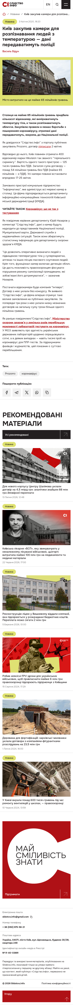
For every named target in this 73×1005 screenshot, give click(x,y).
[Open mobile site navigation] (65, 4)
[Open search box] (56, 4)
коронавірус (29, 373)
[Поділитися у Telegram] (17, 392)
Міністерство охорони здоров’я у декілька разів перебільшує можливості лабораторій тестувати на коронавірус (36, 322)
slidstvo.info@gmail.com (15, 916)
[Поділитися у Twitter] (27, 392)
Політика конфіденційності (56, 983)
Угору (8, 994)
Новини (15, 14)
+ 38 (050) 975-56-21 (13, 927)
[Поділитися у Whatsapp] (37, 392)
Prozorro (10, 373)
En (48, 4)
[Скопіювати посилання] (47, 392)
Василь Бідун (10, 51)
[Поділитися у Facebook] (6, 392)
